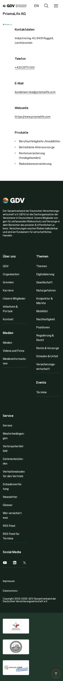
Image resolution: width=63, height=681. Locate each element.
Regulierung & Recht (45, 337)
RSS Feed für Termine (11, 536)
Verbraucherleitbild (13, 448)
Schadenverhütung (12, 486)
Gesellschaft (44, 282)
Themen (41, 266)
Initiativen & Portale (10, 309)
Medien (7, 342)
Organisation (11, 274)
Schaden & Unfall (47, 356)
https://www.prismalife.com (32, 116)
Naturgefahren (46, 290)
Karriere (8, 290)
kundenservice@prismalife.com (35, 92)
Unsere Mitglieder (14, 298)
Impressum (9, 581)
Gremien (8, 282)
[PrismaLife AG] (15, 5)
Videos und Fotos (13, 350)
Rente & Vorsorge (47, 348)
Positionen (43, 327)
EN (36, 5)
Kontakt (8, 319)
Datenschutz (10, 590)
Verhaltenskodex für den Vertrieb (14, 474)
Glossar (8, 505)
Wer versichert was (12, 515)
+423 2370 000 (25, 67)
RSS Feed (9, 525)
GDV (6, 266)
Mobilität (42, 311)
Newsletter (10, 497)
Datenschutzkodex (13, 461)
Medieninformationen (15, 361)
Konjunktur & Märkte (44, 301)
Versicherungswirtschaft (45, 366)
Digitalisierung (45, 274)
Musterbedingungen (14, 436)
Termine (41, 392)
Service (7, 425)
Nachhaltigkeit (45, 319)
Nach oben (56, 674)
